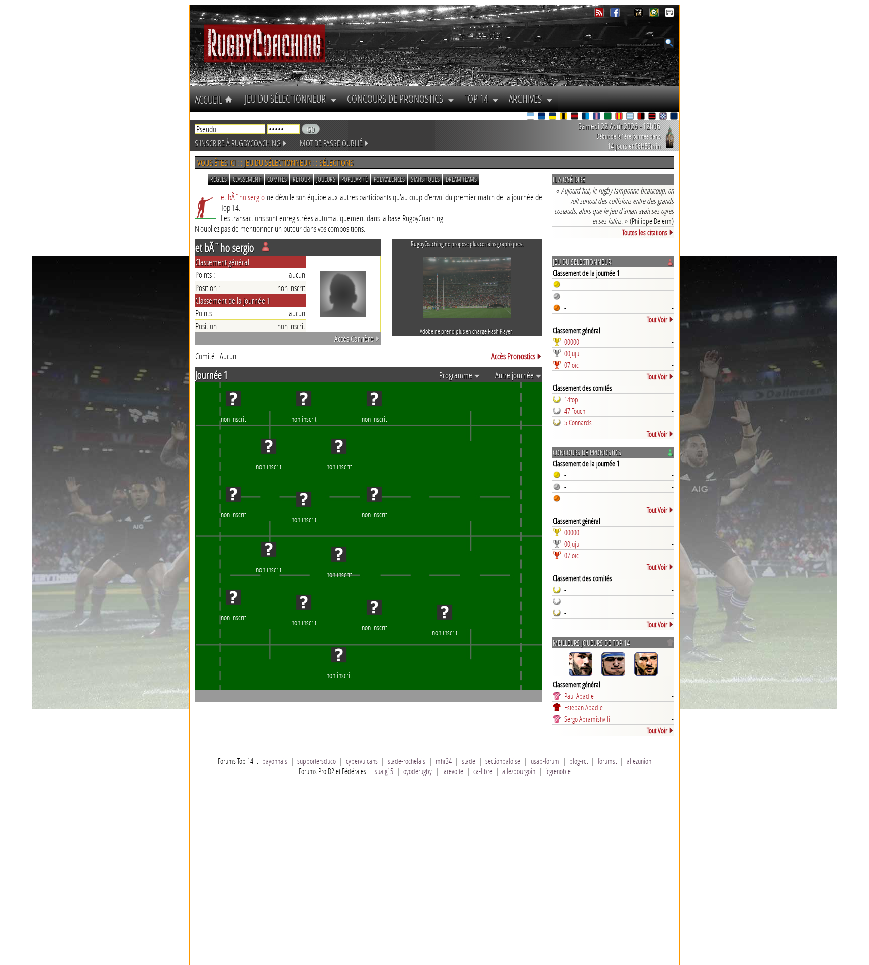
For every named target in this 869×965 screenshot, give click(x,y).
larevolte (452, 771)
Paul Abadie (579, 696)
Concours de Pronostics (397, 98)
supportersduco (316, 761)
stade (468, 761)
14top (571, 399)
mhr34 (444, 761)
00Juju (571, 353)
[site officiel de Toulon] (641, 117)
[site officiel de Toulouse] (652, 117)
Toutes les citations (644, 232)
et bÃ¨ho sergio (243, 197)
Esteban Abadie (583, 707)
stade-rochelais (406, 761)
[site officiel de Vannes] (674, 117)
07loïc (571, 365)
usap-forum (545, 761)
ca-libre (482, 771)
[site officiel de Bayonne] (531, 117)
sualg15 (384, 771)
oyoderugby (417, 771)
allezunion (639, 761)
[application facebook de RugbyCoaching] (616, 14)
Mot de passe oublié (331, 143)
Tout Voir (657, 319)
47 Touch (574, 411)
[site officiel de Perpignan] (619, 117)
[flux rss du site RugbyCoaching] (600, 14)
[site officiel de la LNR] (639, 14)
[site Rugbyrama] (655, 14)
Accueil (210, 99)
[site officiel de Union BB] (663, 117)
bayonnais (274, 761)
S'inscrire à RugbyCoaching (238, 143)
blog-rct (578, 761)
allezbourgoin (518, 771)
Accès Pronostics (513, 356)
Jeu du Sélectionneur (287, 98)
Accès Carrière (354, 338)
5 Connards (578, 422)
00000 (571, 342)
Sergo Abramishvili (587, 719)
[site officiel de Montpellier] (586, 117)
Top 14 (478, 98)
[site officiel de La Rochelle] (564, 117)
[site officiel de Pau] (608, 117)
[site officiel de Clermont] (553, 117)
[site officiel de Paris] (597, 117)
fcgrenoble (558, 771)
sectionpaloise (502, 761)
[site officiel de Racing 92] (630, 117)
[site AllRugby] (669, 14)
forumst (607, 761)
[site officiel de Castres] (542, 117)
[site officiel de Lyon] (575, 117)
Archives (527, 98)
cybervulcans (362, 761)
